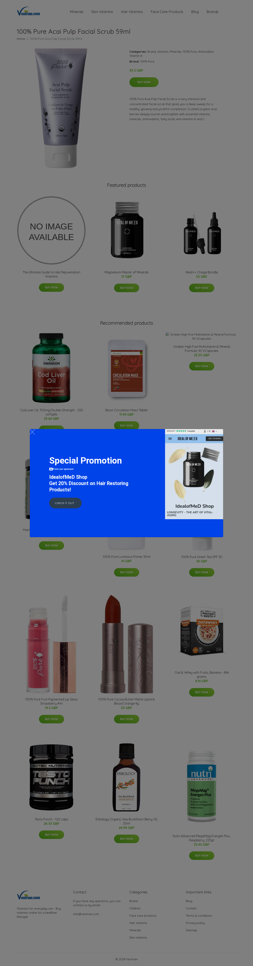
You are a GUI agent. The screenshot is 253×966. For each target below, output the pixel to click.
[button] (65, 503)
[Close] (32, 432)
